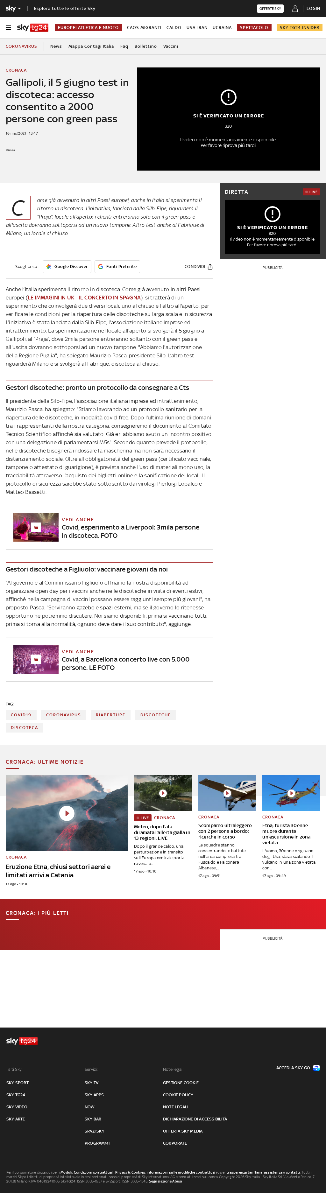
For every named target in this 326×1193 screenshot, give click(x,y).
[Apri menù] (8, 28)
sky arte (15, 1119)
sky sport (17, 1082)
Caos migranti (144, 27)
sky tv (91, 1082)
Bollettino (146, 46)
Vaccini (170, 46)
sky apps (94, 1094)
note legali (175, 1107)
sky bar (93, 1119)
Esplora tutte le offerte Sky (65, 8)
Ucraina (222, 27)
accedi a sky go (293, 1067)
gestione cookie (181, 1082)
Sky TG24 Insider (299, 27)
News (56, 46)
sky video (16, 1107)
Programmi (97, 1143)
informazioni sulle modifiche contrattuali (182, 1172)
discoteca (24, 727)
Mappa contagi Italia (91, 46)
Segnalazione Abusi (165, 1181)
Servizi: (91, 1069)
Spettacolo (254, 27)
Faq (124, 46)
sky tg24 (15, 1094)
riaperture (110, 714)
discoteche (155, 714)
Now (90, 1107)
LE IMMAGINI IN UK (51, 297)
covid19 (21, 714)
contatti (293, 1172)
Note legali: (173, 1069)
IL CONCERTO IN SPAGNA (110, 297)
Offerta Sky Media (182, 1131)
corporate (175, 1143)
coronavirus (63, 714)
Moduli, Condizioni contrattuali (87, 1172)
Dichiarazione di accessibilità (195, 1119)
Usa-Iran (197, 27)
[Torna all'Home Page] (32, 28)
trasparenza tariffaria (244, 1172)
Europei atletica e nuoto (88, 27)
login (313, 8)
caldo (174, 27)
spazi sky (94, 1131)
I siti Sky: (14, 1069)
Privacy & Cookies (130, 1172)
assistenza (273, 1172)
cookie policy (178, 1094)
